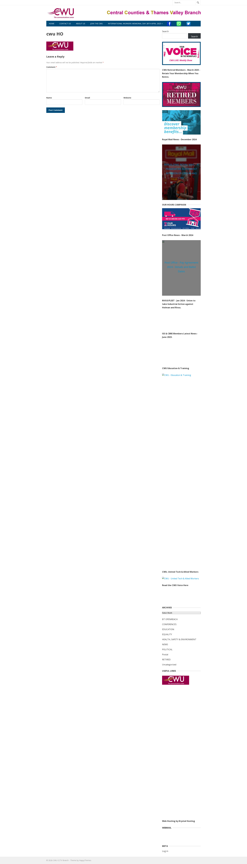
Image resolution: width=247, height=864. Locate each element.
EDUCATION (168, 629)
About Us (80, 23)
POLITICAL (167, 649)
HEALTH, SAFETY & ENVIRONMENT (179, 639)
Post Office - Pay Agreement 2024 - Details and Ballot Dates (181, 267)
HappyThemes (85, 860)
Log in (165, 851)
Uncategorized (169, 664)
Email (87, 97)
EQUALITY (167, 634)
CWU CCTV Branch (61, 860)
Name (49, 97)
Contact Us (65, 23)
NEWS (165, 644)
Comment (51, 67)
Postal (165, 654)
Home (51, 23)
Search (165, 31)
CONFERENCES (169, 624)
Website (127, 97)
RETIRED (166, 659)
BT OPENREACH (170, 619)
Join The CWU (96, 23)
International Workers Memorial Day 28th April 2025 (134, 23)
